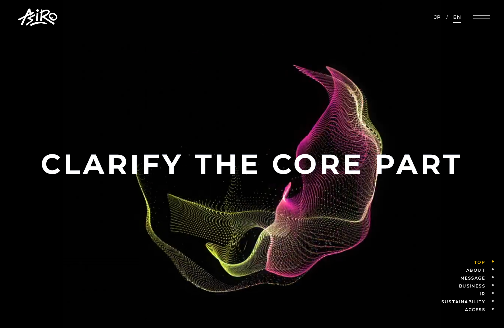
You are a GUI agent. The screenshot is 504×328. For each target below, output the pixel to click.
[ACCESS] (489, 309)
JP (437, 17)
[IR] (489, 294)
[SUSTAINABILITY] (489, 301)
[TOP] (489, 262)
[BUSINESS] (489, 286)
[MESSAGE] (489, 278)
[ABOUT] (489, 270)
